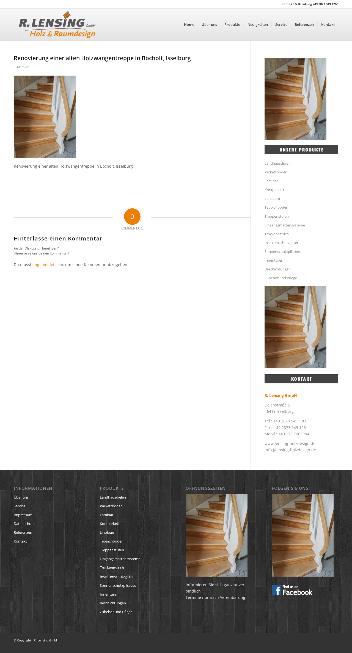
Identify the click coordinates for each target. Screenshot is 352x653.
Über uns (21, 497)
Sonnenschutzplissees (283, 251)
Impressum (23, 514)
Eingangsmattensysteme (285, 225)
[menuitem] (189, 24)
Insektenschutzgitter (281, 242)
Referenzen (23, 532)
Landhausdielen (278, 163)
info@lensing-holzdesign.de (290, 449)
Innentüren (274, 260)
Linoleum (272, 198)
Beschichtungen (278, 269)
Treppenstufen (277, 216)
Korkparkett (274, 189)
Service (19, 505)
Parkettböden (276, 172)
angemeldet (43, 264)
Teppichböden (276, 207)
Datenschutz (24, 523)
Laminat (271, 180)
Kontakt (20, 541)
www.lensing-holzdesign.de (290, 443)
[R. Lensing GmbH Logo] (57, 24)
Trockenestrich (277, 233)
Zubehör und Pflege (281, 277)
